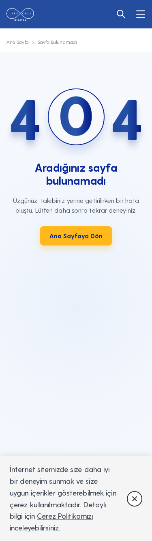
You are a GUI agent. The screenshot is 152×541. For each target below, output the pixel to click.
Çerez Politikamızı (65, 515)
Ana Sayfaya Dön (76, 235)
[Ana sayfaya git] (24, 14)
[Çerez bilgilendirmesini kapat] (134, 499)
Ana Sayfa (17, 41)
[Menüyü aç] (137, 14)
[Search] (118, 14)
